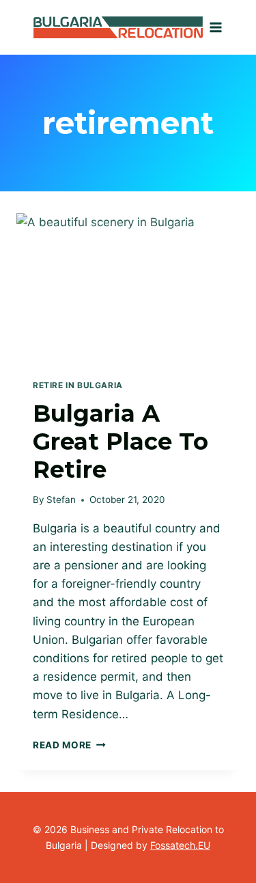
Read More (69, 744)
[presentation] (128, 287)
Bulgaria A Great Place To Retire (120, 441)
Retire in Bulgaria (78, 385)
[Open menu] (216, 27)
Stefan (61, 499)
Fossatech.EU (180, 845)
